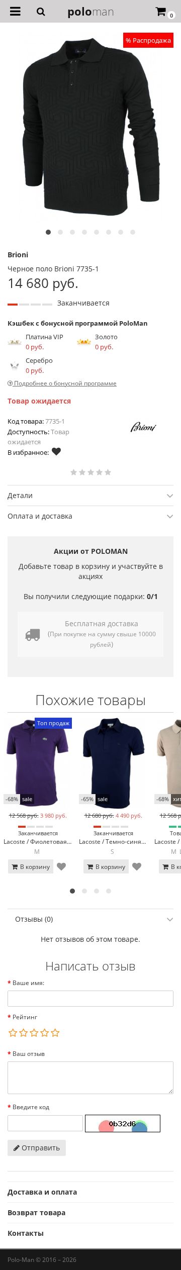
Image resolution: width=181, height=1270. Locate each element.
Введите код (31, 1107)
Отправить (40, 1147)
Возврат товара (36, 1212)
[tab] (90, 495)
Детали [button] (20, 495)
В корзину (34, 866)
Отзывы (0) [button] (34, 919)
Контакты (26, 1233)
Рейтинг (25, 1017)
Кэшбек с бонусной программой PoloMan (78, 323)
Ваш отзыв (29, 1053)
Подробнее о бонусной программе (65, 383)
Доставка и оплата (42, 1192)
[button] (48, 232)
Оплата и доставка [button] (40, 516)
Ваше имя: (28, 983)
